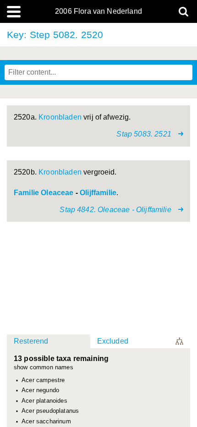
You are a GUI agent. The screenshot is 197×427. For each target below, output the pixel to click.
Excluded (112, 341)
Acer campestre (43, 380)
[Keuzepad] (180, 341)
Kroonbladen (60, 117)
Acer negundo (40, 390)
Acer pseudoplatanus (50, 411)
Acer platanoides (44, 401)
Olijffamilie (98, 193)
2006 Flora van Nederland (98, 11)
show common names (43, 368)
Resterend (31, 341)
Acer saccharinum (46, 421)
